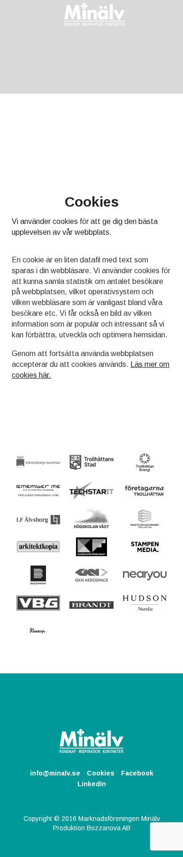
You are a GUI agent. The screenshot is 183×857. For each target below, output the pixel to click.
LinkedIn (91, 784)
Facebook (137, 773)
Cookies (100, 773)
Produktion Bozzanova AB (91, 828)
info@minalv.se (55, 773)
